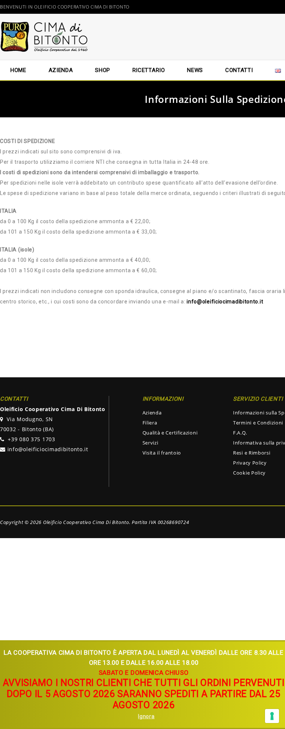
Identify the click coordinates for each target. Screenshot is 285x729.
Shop (102, 70)
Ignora (146, 716)
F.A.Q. (240, 432)
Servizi (150, 442)
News (195, 70)
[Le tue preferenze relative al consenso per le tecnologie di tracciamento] (272, 716)
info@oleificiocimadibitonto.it (47, 449)
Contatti (239, 70)
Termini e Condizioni (258, 422)
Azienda (152, 412)
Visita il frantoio (161, 452)
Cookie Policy (249, 472)
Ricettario (148, 70)
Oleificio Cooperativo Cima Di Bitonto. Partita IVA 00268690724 (116, 522)
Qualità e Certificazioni (170, 432)
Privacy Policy (250, 462)
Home (18, 70)
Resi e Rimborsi (252, 452)
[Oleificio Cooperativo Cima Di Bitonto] (44, 36)
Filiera (149, 422)
